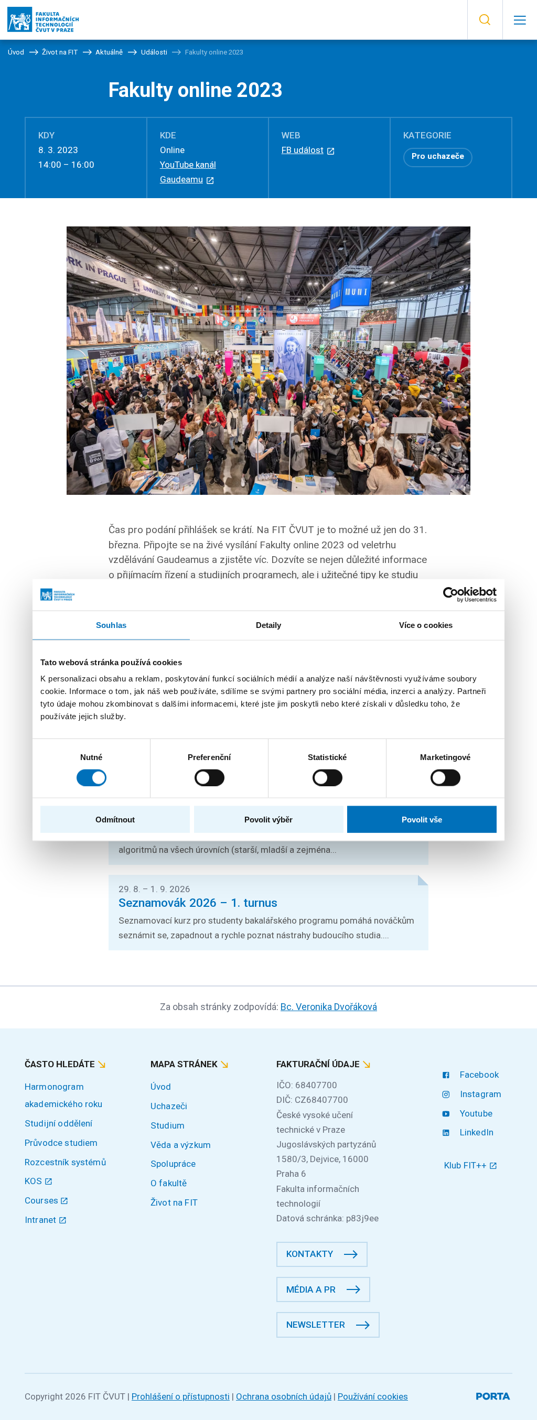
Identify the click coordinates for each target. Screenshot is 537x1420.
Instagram (479, 1094)
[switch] (209, 777)
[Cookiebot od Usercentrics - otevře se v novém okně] (451, 594)
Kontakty (309, 1254)
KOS (35, 1181)
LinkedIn (475, 1132)
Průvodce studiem (61, 1142)
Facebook (478, 1074)
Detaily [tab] (269, 624)
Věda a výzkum (181, 1145)
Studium (168, 1125)
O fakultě (169, 1183)
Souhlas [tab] (111, 624)
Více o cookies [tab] (426, 624)
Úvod (161, 1086)
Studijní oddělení (59, 1123)
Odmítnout (115, 819)
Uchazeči (169, 1106)
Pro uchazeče (438, 156)
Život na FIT (174, 1202)
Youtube (475, 1113)
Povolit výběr (268, 819)
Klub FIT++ (466, 1165)
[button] (484, 20)
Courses (42, 1200)
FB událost (303, 150)
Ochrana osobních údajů (283, 1396)
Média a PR (311, 1289)
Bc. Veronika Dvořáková (329, 1006)
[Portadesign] (494, 1395)
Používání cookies (373, 1396)
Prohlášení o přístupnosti (181, 1396)
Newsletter (315, 1324)
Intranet (41, 1220)
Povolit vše (422, 819)
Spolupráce (173, 1163)
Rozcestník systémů (65, 1162)
